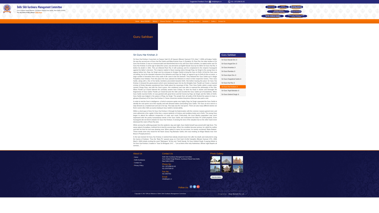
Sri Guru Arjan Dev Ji (228, 75)
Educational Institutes (180, 21)
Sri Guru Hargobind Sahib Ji (231, 79)
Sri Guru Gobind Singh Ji (230, 94)
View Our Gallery (216, 177)
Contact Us (221, 21)
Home (137, 21)
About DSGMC (145, 21)
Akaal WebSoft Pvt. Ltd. (236, 194)
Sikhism (155, 21)
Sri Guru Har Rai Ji (228, 83)
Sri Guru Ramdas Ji (228, 71)
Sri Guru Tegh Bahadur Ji (230, 90)
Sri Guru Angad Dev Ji (229, 63)
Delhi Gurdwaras (139, 160)
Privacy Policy (139, 165)
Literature (205, 21)
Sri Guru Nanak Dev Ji (229, 60)
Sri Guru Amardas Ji (228, 67)
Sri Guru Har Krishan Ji (229, 87)
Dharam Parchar (165, 21)
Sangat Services (194, 21)
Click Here (38, 12)
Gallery (213, 21)
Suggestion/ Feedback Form (199, 1)
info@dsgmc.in (216, 1)
